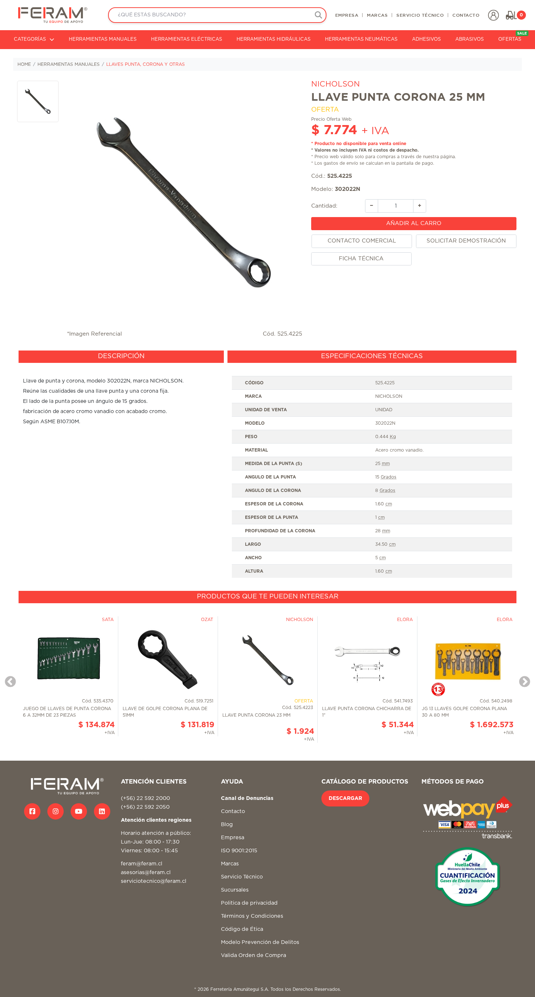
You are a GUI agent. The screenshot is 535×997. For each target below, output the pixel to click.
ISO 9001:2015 (239, 850)
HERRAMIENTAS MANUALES (102, 39)
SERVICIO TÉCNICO (420, 14)
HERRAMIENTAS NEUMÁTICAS (361, 39)
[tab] (121, 357)
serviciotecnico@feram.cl (153, 881)
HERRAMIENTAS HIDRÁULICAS (273, 39)
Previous (7, 679)
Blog (227, 824)
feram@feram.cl (141, 863)
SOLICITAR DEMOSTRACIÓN (466, 241)
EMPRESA (346, 14)
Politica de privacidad (249, 903)
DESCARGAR (345, 798)
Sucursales (235, 890)
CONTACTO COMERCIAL (362, 241)
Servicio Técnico (242, 877)
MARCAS (377, 14)
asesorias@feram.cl (146, 872)
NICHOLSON (335, 84)
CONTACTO (465, 14)
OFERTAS (512, 37)
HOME (24, 64)
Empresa (232, 837)
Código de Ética (242, 929)
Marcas (230, 863)
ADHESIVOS (426, 39)
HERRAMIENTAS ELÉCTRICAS (186, 39)
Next (522, 679)
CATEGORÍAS (30, 39)
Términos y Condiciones (252, 916)
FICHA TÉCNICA (361, 258)
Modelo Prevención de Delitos (260, 942)
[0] (511, 15)
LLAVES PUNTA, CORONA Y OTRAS (145, 64)
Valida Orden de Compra (253, 955)
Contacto (233, 811)
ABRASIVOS (469, 39)
